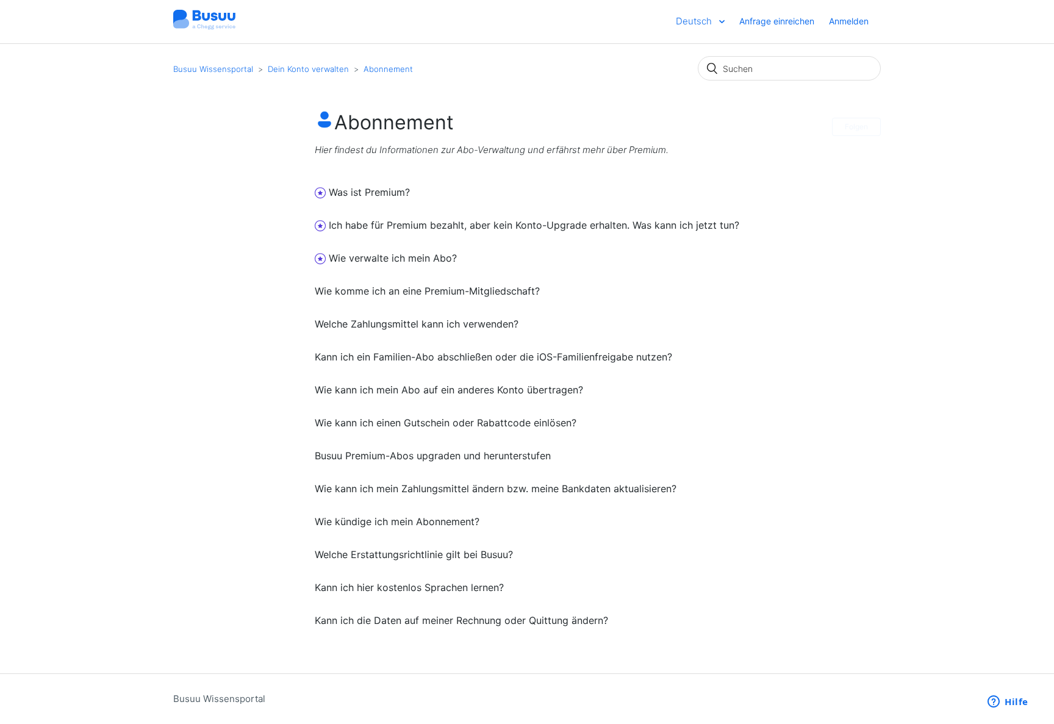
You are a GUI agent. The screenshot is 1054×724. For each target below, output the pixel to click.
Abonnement (388, 69)
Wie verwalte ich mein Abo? (393, 258)
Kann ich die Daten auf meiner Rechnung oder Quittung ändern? (461, 620)
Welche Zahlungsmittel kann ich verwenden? (416, 324)
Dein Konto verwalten (308, 69)
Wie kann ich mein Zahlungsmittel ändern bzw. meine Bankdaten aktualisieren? (495, 488)
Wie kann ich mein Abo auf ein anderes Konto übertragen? (449, 390)
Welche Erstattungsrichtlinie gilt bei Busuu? (414, 554)
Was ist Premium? (369, 192)
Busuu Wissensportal (213, 69)
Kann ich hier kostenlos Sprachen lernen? (409, 587)
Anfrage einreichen (776, 21)
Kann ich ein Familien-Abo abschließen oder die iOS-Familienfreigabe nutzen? (493, 357)
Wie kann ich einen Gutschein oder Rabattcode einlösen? (445, 423)
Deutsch (695, 21)
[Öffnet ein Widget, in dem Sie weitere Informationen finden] (1008, 702)
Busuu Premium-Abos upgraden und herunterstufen (433, 456)
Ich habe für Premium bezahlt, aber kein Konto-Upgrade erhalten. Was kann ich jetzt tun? (534, 225)
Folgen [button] (856, 126)
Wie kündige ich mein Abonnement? (397, 521)
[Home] (204, 28)
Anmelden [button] (849, 21)
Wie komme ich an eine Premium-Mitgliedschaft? (427, 291)
